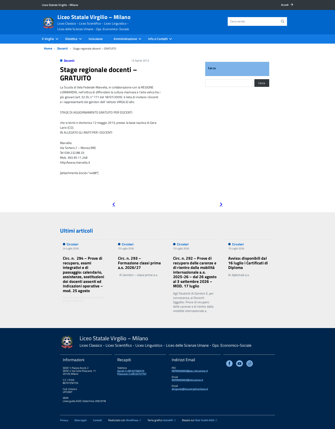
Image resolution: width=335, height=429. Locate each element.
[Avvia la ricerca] (282, 21)
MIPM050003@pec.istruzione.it (190, 371)
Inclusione (96, 38)
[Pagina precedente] (114, 205)
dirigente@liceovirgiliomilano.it (190, 389)
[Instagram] (249, 364)
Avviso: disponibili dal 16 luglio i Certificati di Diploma (248, 262)
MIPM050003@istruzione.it (187, 380)
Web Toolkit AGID (204, 420)
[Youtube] (239, 364)
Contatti (97, 420)
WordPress (132, 420)
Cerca (212, 68)
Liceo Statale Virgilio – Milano (94, 22)
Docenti (62, 48)
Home (48, 48)
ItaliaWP (168, 420)
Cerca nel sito (237, 21)
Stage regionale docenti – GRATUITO (98, 73)
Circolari (73, 244)
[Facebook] (229, 364)
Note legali (81, 420)
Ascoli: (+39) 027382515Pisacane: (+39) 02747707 (131, 372)
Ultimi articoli (76, 230)
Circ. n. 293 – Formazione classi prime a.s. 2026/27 (139, 262)
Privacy (64, 420)
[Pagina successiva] (221, 205)
